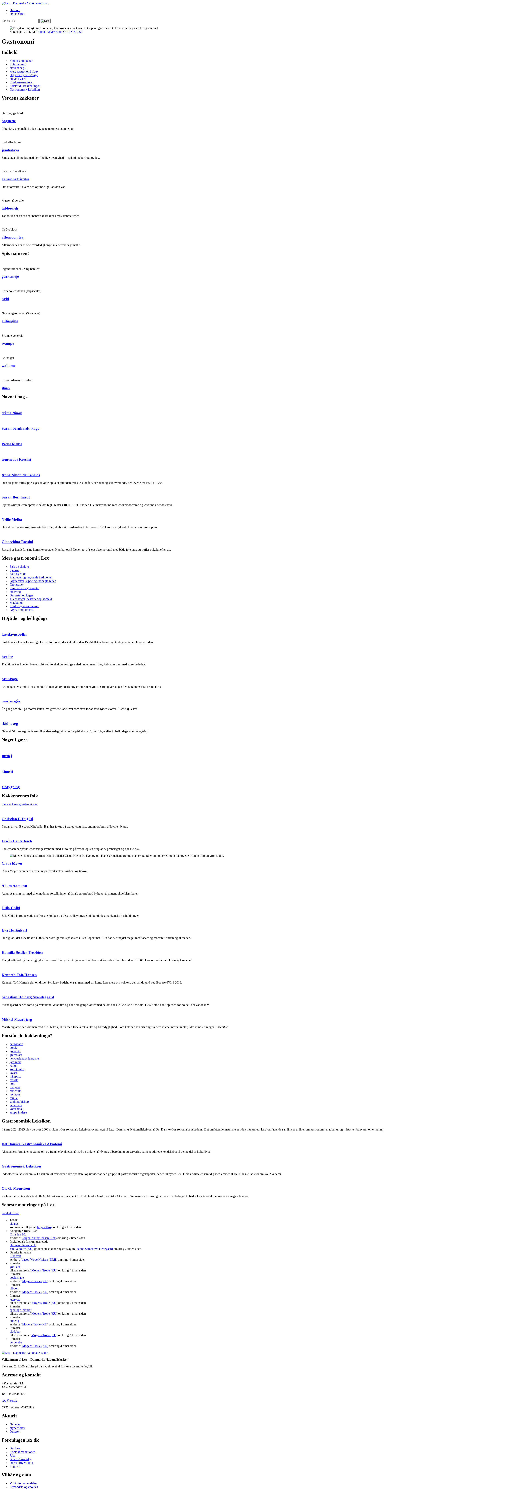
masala (14, 1080)
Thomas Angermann (49, 31)
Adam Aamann (14, 886)
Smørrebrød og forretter (24, 588)
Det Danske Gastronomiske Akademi (32, 1144)
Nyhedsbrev (17, 13)
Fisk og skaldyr (19, 566)
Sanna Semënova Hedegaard (94, 1248)
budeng (14, 1320)
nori (12, 1083)
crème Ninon (12, 413)
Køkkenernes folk (21, 82)
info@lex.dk (9, 1400)
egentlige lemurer (20, 1310)
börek (13, 1047)
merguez (15, 1087)
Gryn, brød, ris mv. (22, 609)
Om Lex (15, 1448)
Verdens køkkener (21, 60)
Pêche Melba (12, 444)
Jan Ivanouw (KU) (21, 1248)
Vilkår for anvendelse (23, 1483)
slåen (6, 388)
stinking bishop (19, 1101)
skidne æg (10, 723)
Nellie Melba (12, 519)
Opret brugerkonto (21, 1462)
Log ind (15, 1466)
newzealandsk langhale (24, 1058)
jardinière (15, 1062)
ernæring (15, 591)
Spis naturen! (18, 64)
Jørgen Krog (44, 1227)
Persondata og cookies (24, 1487)
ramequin (15, 1091)
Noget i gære (18, 78)
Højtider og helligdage (24, 75)
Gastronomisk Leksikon (25, 89)
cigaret (14, 1223)
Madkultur (16, 602)
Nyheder (15, 1424)
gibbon (14, 1288)
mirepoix (15, 1076)
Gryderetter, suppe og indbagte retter (33, 581)
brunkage (10, 679)
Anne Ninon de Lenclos (21, 475)
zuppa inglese (18, 1112)
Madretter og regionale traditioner (31, 577)
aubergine (10, 321)
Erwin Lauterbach (17, 841)
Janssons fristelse (15, 179)
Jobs (12, 1455)
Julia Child (11, 908)
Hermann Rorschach (23, 1245)
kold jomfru (17, 1069)
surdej (7, 756)
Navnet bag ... (18, 68)
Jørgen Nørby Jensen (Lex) (39, 1238)
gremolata (16, 1055)
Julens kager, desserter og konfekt (31, 599)
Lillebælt (15, 1256)
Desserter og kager (21, 595)
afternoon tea (12, 237)
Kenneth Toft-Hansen (19, 975)
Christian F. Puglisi (17, 819)
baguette (9, 121)
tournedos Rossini (16, 459)
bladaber (15, 1331)
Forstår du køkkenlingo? (25, 86)
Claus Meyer (12, 863)
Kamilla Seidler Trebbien (22, 952)
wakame (8, 366)
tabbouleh (10, 208)
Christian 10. (18, 1234)
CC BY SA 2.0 (72, 31)
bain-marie (16, 1044)
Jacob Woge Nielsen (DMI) (39, 1259)
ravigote (15, 1094)
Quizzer (15, 10)
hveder (7, 657)
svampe (8, 343)
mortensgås (11, 701)
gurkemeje (10, 276)
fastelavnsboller (14, 634)
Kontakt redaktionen (22, 1452)
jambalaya (10, 150)
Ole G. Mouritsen (16, 1188)
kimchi (7, 771)
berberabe (16, 1342)
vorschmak (16, 1109)
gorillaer (15, 1266)
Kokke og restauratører (24, 606)
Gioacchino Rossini (17, 542)
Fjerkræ (14, 570)
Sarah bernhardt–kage (20, 428)
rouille (14, 1098)
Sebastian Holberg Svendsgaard (28, 997)
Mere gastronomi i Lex (24, 71)
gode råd (15, 1051)
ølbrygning (11, 787)
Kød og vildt (18, 573)
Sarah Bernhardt (16, 497)
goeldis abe (17, 1277)
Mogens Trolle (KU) (44, 1270)
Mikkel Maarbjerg (17, 1019)
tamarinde (16, 1105)
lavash (14, 1073)
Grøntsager (17, 584)
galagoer (15, 1299)
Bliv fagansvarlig (20, 1459)
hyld (5, 299)
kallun (13, 1065)
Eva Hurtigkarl (14, 930)
